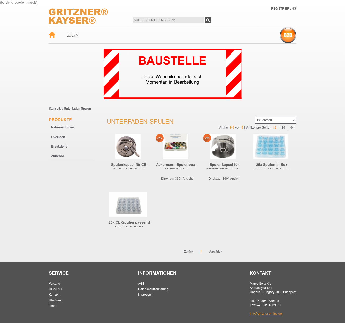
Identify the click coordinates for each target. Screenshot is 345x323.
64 (292, 127)
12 (274, 127)
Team (52, 305)
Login (72, 35)
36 (283, 127)
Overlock (58, 136)
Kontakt (54, 294)
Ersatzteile (59, 146)
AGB (141, 283)
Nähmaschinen (62, 127)
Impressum (145, 294)
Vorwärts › (215, 251)
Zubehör (57, 155)
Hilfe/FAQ (55, 289)
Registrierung (283, 8)
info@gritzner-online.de (266, 313)
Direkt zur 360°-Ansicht (177, 178)
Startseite (55, 108)
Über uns (55, 300)
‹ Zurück (187, 251)
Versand (54, 283)
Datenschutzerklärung (153, 289)
